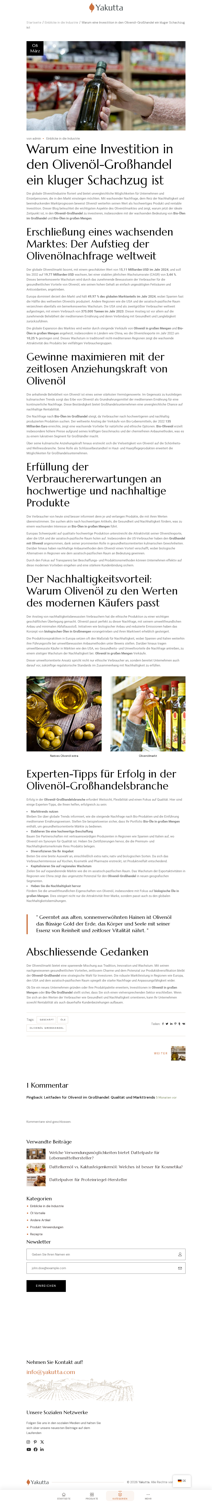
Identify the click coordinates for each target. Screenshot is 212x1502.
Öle (63, 1019)
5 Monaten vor (166, 1097)
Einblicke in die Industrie (61, 22)
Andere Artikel (40, 1220)
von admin (33, 138)
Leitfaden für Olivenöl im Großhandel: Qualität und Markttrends (99, 1097)
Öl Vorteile (37, 1213)
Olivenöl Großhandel (47, 1028)
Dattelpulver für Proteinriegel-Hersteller (88, 1179)
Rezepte (36, 1234)
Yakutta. (144, 1482)
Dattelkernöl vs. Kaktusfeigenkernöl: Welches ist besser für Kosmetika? (116, 1167)
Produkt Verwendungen (46, 1227)
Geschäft (47, 1019)
